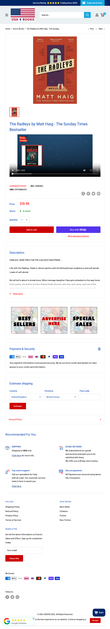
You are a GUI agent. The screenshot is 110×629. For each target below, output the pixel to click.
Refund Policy (15, 419)
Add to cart (31, 229)
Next (101, 29)
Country (13, 390)
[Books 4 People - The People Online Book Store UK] (7, 624)
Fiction (63, 515)
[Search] (87, 15)
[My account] (97, 14)
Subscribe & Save (94, 3)
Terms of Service (13, 520)
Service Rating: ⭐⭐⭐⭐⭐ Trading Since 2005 (55, 3)
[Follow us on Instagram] (17, 597)
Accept (95, 620)
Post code (84, 390)
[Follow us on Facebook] (7, 597)
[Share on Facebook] (83, 193)
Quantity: (14, 219)
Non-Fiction (65, 520)
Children (64, 511)
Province (49, 390)
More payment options (78, 236)
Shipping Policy (12, 506)
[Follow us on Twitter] (12, 597)
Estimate (18, 406)
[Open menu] (6, 15)
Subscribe (14, 558)
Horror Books (18, 29)
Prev (92, 29)
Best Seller (65, 506)
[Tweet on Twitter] (93, 193)
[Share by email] (98, 193)
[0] (102, 15)
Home (7, 29)
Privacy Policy (11, 515)
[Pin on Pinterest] (88, 193)
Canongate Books (18, 186)
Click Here (16, 455)
